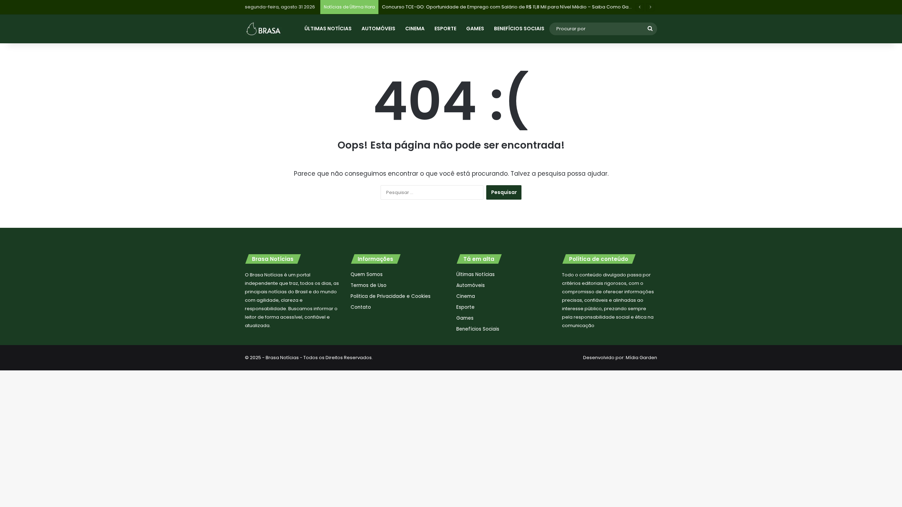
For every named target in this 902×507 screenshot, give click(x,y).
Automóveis (378, 28)
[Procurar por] (650, 29)
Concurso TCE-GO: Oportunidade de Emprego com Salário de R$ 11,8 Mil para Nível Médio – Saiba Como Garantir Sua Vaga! (524, 7)
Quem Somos (367, 274)
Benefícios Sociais (519, 28)
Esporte (445, 28)
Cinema (415, 28)
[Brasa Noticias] (263, 28)
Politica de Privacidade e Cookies (391, 296)
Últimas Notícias (328, 28)
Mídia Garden (641, 357)
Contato (361, 307)
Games (475, 28)
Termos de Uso (369, 285)
